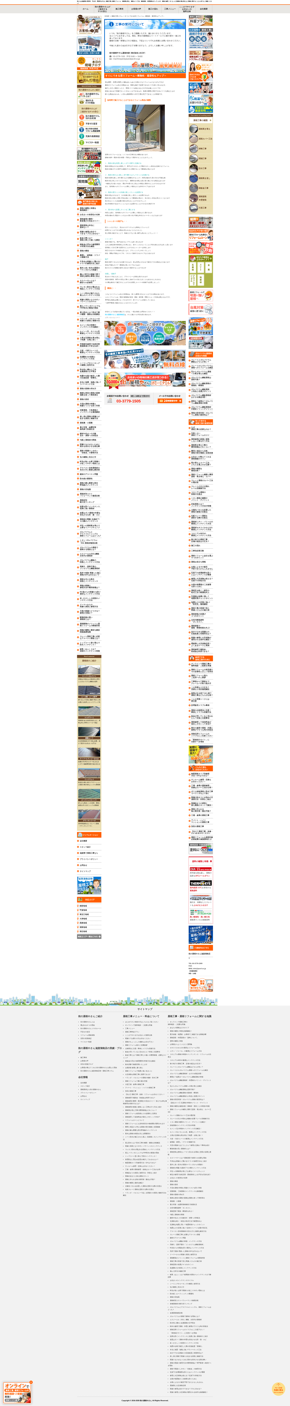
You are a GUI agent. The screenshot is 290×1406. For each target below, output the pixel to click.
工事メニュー (170, 9)
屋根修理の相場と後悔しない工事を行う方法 (200, 440)
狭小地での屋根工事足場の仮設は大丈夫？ (200, 540)
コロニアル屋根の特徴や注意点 (198, 493)
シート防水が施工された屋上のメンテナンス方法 (90, 294)
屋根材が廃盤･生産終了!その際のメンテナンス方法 (188, 1168)
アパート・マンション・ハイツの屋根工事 (140, 1088)
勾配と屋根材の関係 (88, 440)
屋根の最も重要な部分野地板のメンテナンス (89, 484)
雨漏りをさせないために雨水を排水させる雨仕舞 (90, 445)
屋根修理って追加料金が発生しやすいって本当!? (201, 723)
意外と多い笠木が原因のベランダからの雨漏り (90, 269)
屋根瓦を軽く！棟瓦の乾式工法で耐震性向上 (200, 591)
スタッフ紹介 (85, 847)
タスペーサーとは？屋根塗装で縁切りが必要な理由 (188, 1158)
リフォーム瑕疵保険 (87, 1035)
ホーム (85, 9)
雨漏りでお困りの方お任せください (138, 1038)
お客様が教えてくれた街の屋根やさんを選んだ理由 (98, 1067)
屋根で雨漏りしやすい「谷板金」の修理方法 (89, 452)
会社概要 (204, 9)
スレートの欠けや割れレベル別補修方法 (200, 487)
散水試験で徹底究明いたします (136, 1064)
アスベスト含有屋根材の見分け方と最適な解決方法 (188, 1231)
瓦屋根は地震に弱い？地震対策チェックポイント (202, 597)
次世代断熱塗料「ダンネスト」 (197, 621)
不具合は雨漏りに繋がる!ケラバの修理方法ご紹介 (90, 262)
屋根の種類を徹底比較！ (196, 470)
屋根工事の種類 (200, 120)
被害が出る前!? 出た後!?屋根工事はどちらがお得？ (202, 694)
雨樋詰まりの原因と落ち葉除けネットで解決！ (202, 804)
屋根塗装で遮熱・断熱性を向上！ (182, 1211)
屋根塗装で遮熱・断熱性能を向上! (200, 627)
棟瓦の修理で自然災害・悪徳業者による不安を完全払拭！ (190, 1174)
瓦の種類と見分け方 (88, 457)
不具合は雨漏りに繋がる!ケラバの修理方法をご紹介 (188, 1161)
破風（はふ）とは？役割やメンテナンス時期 (90, 650)
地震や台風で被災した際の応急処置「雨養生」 (90, 377)
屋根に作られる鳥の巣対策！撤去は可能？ (140, 1179)
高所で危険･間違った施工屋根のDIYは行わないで (90, 574)
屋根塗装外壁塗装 (203, 198)
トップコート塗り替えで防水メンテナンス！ (90, 644)
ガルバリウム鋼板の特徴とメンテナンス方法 (90, 561)
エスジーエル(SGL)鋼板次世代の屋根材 (89, 555)
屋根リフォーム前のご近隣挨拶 (136, 1045)
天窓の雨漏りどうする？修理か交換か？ (90, 612)
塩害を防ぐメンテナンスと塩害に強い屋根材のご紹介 (189, 1336)
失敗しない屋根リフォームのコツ (200, 434)
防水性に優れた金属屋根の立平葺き (182, 1323)
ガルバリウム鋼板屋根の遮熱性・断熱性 (201, 384)
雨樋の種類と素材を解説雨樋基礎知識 (90, 631)
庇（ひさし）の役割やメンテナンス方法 (90, 599)
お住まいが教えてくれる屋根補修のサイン (201, 458)
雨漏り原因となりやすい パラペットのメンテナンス (143, 1146)
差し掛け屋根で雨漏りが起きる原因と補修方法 (186, 1356)
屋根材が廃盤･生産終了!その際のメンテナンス (89, 520)
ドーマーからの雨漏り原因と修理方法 (89, 605)
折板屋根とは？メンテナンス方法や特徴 (201, 505)
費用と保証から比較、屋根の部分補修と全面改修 (202, 452)
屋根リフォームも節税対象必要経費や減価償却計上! (202, 838)
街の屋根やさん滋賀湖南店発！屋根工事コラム (97, 1071)
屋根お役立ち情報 (198, 562)
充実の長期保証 (86, 1038)
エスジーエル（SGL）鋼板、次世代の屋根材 (186, 1319)
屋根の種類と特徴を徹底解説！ (88, 209)
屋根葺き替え (204, 129)
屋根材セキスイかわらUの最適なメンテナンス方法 (202, 528)
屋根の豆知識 (85, 489)
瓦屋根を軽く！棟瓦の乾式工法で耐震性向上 (186, 1221)
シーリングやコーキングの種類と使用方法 (90, 364)
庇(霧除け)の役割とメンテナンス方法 (87, 358)
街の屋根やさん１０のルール (90, 1028)
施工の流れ (153, 9)
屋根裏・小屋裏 (86, 423)
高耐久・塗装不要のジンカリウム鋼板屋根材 (90, 567)
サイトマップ (85, 871)
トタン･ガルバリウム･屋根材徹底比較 (89, 541)
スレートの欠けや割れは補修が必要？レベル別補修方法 (190, 1118)
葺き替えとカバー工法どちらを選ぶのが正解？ (201, 464)
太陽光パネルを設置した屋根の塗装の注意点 (201, 511)
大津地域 (83, 919)
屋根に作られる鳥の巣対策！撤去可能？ (201, 810)
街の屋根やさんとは (87, 1022)
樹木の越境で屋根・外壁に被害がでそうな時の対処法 (202, 729)
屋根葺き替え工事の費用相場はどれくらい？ (201, 446)
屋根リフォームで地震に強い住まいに (138, 1071)
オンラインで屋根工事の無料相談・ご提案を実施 (201, 665)
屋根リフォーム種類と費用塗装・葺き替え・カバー (202, 475)
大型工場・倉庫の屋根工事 (134, 1084)
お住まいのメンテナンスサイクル (182, 1280)
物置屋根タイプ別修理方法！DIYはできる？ (200, 775)
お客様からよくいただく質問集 (181, 1044)
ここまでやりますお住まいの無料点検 (187, 9)
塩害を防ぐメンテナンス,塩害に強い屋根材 (90, 507)
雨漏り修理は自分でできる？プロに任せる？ (90, 233)
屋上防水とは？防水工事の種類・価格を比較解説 (90, 313)
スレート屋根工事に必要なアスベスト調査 (185, 1234)
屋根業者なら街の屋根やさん (90, 1089)
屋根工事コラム (117, 16)
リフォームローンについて (134, 1120)
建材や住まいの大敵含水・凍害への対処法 (89, 434)
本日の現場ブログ (86, 1064)
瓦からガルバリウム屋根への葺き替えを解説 (201, 373)
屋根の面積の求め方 (88, 388)
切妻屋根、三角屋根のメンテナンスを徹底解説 (90, 411)
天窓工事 (203, 208)
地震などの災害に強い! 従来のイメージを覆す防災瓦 (188, 1228)
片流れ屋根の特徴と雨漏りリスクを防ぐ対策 (90, 405)
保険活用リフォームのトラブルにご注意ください (202, 735)
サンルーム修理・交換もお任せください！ (201, 781)
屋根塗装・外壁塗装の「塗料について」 (184, 1038)
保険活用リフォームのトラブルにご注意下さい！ (187, 1329)
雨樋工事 (203, 158)
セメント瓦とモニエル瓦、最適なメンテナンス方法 (188, 1132)
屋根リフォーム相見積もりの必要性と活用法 (141, 1113)
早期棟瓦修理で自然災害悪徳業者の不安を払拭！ (90, 345)
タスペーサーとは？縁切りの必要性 (88, 281)
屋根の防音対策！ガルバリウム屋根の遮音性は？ (202, 414)
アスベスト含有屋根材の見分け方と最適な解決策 (90, 469)
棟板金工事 (203, 188)
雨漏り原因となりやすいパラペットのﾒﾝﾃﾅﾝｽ (90, 301)
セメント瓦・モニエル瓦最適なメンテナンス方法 (90, 332)
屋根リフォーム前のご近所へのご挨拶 (199, 676)
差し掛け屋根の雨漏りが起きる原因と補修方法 (90, 417)
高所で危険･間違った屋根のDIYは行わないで (186, 1251)
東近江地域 (84, 914)
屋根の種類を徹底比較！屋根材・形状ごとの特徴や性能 (190, 1106)
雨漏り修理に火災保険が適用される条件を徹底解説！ (189, 1392)
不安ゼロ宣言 (85, 1032)
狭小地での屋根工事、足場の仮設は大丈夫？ (186, 1063)
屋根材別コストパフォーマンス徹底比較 (90, 495)
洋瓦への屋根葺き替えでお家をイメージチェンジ (90, 526)
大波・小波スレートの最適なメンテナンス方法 (90, 351)
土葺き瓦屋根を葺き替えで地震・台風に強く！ (90, 339)
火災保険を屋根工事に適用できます (138, 1074)
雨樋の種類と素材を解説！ (134, 1183)
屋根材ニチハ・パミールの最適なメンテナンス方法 (202, 523)
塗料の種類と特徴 (200, 861)
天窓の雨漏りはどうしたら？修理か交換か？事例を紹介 (190, 1145)
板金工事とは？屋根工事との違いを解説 (90, 239)
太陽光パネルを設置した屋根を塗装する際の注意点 (143, 1186)
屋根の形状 (84, 399)
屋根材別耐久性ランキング (87, 501)
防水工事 (203, 168)
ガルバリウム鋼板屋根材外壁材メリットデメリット (202, 408)
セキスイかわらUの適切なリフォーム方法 (185, 1048)
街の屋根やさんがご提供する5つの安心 (102, 9)
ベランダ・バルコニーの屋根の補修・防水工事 (141, 1078)
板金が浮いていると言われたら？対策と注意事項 (202, 717)
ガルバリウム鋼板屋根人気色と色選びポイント (201, 390)
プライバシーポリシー (89, 859)
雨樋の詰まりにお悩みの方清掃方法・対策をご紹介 (202, 798)
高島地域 (83, 923)
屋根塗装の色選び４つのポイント (198, 615)
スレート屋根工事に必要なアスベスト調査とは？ (90, 637)
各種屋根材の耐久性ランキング (181, 1304)
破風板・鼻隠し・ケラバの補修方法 (182, 1142)
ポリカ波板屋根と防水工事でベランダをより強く (202, 792)
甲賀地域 (83, 910)
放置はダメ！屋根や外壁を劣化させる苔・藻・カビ (188, 1339)
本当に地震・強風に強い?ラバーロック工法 (90, 383)
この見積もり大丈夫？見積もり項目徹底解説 (200, 688)
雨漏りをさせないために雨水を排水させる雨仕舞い (188, 1360)
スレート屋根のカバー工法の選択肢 (202, 481)
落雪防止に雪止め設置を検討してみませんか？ (141, 1159)
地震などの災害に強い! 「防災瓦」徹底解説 (200, 603)
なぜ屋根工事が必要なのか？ (201, 428)
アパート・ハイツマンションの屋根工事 (200, 821)
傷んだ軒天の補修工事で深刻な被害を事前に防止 (90, 275)
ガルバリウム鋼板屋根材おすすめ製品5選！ (201, 396)
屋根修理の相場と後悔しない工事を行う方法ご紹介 (143, 1107)
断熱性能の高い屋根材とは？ (86, 618)
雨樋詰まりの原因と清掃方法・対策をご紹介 (141, 1173)
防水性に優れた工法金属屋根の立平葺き (88, 370)
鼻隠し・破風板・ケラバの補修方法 (90, 256)
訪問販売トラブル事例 (200, 705)
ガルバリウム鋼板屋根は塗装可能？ (201, 378)
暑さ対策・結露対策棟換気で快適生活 (183, 1204)
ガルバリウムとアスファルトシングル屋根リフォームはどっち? (90, 534)
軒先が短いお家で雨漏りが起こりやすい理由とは (90, 462)
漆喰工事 (203, 149)
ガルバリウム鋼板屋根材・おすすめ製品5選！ (186, 1073)
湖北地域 (83, 931)
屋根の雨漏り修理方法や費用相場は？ (90, 586)
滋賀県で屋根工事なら (89, 853)
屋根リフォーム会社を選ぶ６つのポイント (202, 557)
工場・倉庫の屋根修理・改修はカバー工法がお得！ (202, 786)
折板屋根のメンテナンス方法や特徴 (182, 1125)
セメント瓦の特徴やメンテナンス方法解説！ (90, 326)
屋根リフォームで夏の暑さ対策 (136, 1081)
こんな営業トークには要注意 (200, 700)
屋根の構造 (84, 251)
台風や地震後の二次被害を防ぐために (201, 585)
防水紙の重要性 (86, 479)
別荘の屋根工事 (197, 826)
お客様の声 (136, 9)
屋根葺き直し (204, 178)
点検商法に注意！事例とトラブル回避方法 (140, 1048)
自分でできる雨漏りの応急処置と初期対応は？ (201, 633)
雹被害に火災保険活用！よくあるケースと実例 (201, 644)
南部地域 (83, 906)
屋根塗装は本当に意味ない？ (87, 226)
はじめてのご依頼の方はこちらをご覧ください (141, 1022)
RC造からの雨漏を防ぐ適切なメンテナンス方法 (187, 1248)
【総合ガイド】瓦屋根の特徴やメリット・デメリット (189, 1103)
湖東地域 (83, 927)
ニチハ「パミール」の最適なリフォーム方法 (186, 1051)
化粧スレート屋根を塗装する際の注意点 (199, 517)
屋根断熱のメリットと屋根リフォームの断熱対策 (90, 625)
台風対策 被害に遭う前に (134, 1068)
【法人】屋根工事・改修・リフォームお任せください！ (145, 1094)
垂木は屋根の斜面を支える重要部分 (138, 1133)
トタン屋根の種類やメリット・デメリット (200, 499)
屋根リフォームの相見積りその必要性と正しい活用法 (202, 670)
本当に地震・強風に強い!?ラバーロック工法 (185, 1350)
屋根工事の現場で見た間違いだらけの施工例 (200, 609)
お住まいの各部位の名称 (90, 215)
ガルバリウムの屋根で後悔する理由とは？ (89, 548)
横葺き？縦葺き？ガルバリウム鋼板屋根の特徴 (202, 402)
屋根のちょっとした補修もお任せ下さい (139, 1042)
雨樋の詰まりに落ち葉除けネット (137, 1176)
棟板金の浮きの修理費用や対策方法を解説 (90, 245)
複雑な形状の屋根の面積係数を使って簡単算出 (90, 394)
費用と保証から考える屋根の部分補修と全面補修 (142, 1127)
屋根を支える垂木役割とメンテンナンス (89, 580)
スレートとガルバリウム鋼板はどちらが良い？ (201, 361)
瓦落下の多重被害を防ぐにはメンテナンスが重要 (201, 574)
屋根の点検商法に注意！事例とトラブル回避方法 (201, 711)
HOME (107, 16)
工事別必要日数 (197, 551)
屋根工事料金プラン (132, 1032)
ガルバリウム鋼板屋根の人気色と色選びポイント (187, 1096)
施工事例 (119, 9)
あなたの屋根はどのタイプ (179, 1028)
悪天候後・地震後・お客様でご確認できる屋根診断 (188, 1034)
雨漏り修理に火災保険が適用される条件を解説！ (201, 639)
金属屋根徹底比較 (176, 1313)
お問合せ (83, 865)
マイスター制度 (86, 1042)
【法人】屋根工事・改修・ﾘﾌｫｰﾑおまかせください (202, 832)
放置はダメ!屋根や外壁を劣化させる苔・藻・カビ (90, 514)
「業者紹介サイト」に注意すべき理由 (200, 741)
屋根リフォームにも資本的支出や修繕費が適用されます (145, 1123)
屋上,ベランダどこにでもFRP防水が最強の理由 (90, 307)
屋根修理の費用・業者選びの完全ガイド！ (90, 220)
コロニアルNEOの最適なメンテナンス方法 (201, 534)
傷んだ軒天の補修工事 (178, 1271)
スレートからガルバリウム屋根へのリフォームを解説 (202, 367)
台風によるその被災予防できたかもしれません (202, 568)
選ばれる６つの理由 (87, 1025)
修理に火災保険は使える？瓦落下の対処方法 (202, 580)
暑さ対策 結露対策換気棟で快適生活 (88, 428)
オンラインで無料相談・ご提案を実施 (138, 1025)
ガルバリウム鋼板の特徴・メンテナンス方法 (186, 1241)
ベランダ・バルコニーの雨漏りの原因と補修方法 (90, 320)
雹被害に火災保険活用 (178, 1385)
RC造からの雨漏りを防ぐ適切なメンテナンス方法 (90, 593)
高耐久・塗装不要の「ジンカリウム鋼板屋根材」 (187, 1244)
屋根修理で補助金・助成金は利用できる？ (200, 650)
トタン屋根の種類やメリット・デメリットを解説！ (188, 1122)
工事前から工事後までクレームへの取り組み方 (201, 682)
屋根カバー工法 (205, 139)
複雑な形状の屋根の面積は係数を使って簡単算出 (187, 1198)
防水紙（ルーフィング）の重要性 (182, 1294)
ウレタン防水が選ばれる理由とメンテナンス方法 (90, 288)
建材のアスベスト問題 (89, 474)
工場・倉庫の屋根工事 (200, 815)
